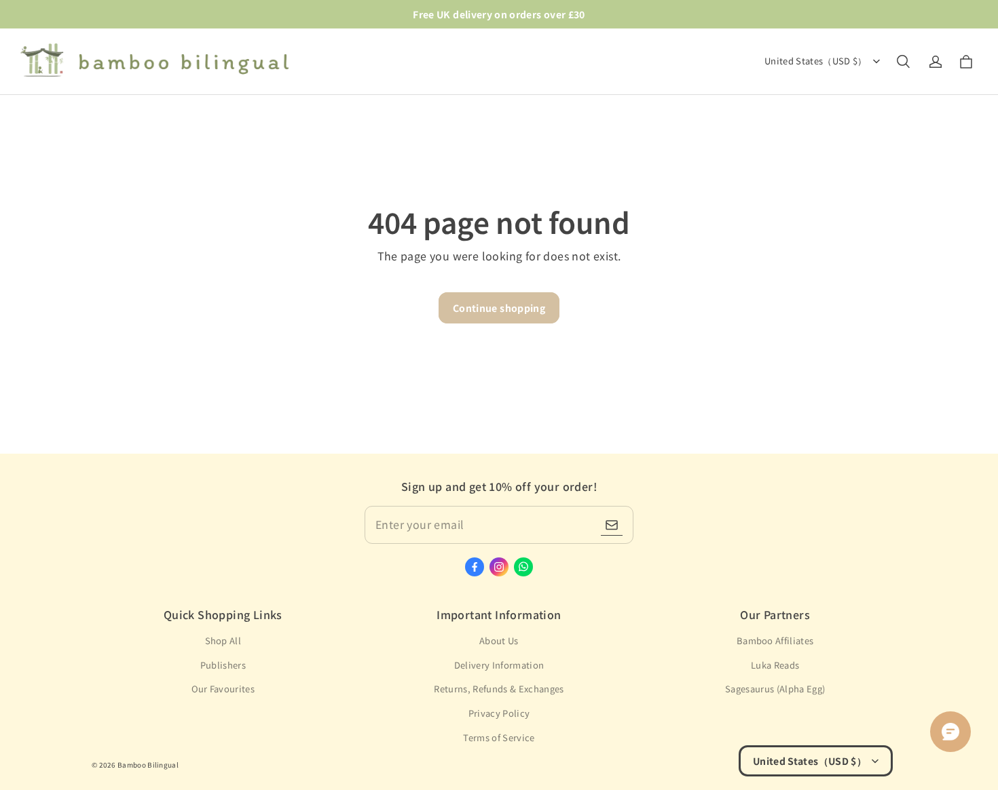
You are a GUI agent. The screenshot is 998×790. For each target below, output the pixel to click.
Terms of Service (498, 737)
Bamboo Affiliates (775, 640)
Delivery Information (499, 664)
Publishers (223, 664)
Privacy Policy (499, 713)
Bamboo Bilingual (148, 764)
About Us (499, 640)
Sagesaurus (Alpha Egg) (775, 688)
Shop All (223, 640)
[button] (903, 61)
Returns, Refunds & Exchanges (498, 688)
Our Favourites (223, 688)
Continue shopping (499, 308)
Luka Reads (775, 664)
